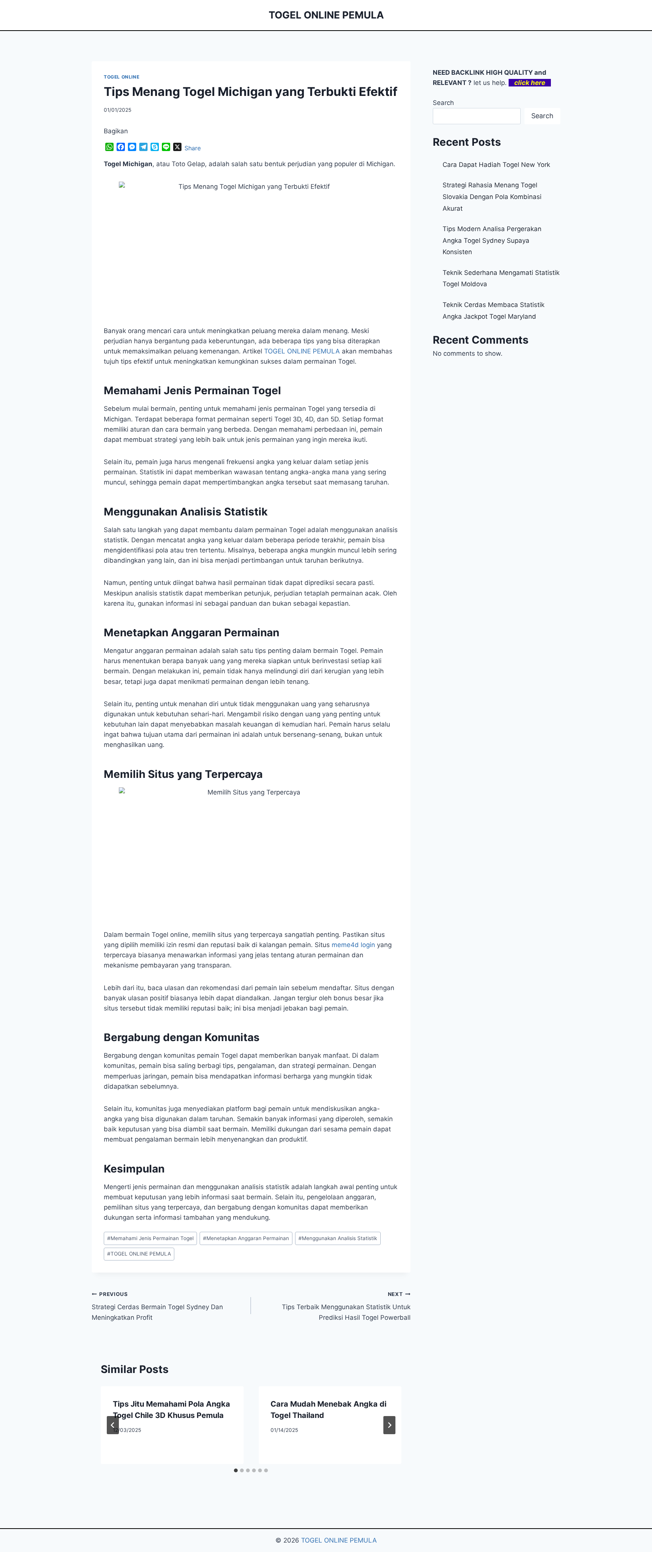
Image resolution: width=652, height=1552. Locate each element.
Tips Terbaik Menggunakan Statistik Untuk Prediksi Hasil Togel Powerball (346, 1306)
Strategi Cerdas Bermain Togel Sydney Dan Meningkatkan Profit (157, 1306)
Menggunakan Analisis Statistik (337, 1238)
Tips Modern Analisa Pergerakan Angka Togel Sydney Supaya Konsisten (492, 240)
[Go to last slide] (113, 1425)
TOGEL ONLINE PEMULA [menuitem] (302, 351)
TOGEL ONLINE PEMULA (139, 1254)
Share (193, 148)
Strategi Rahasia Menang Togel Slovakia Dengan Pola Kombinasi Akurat (492, 196)
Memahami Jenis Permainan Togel (150, 1238)
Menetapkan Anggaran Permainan (246, 1238)
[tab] (236, 1470)
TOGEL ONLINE (121, 77)
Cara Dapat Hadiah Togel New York (496, 164)
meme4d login (353, 945)
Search (443, 102)
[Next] (389, 1425)
